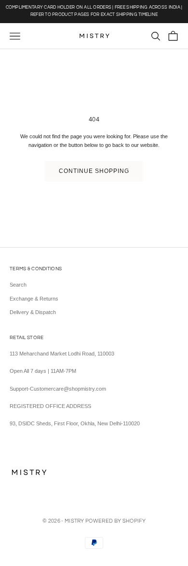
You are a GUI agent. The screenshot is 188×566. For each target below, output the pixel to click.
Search (18, 285)
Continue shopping (94, 171)
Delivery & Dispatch (33, 312)
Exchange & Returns (34, 299)
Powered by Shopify (115, 521)
